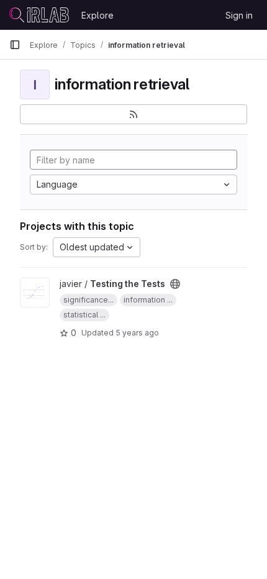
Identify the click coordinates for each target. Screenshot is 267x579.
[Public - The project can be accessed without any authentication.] (175, 284)
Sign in (239, 15)
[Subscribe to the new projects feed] (133, 114)
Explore (97, 15)
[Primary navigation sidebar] (15, 45)
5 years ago (137, 332)
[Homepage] (39, 15)
